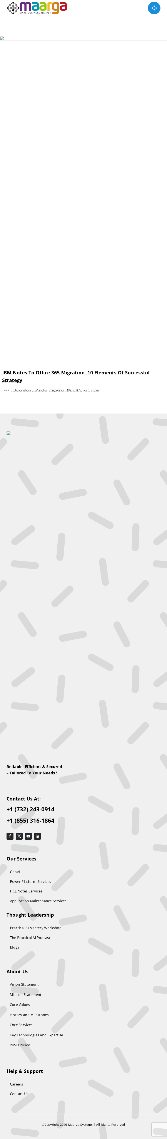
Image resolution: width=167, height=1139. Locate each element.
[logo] (30, 432)
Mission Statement (25, 994)
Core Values (20, 1004)
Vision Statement (24, 984)
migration (56, 390)
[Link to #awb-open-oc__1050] (154, 8)
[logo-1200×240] (37, 3)
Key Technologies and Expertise (36, 1035)
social (95, 390)
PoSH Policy (20, 1045)
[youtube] (28, 836)
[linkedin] (37, 836)
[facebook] (10, 836)
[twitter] (19, 836)
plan (86, 390)
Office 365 (73, 390)
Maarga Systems (81, 1124)
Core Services (21, 1024)
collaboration (21, 390)
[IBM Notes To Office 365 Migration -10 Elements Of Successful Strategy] (83, 39)
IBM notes (40, 390)
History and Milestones (29, 1014)
